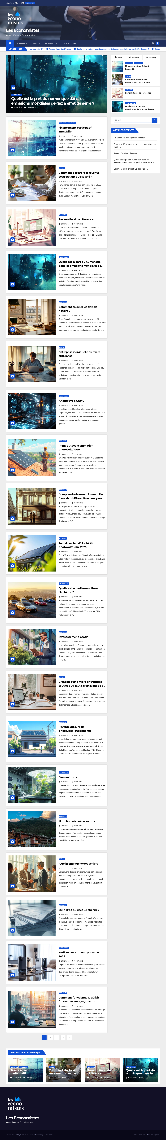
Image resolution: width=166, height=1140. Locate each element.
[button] (153, 43)
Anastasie (64, 107)
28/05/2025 (65, 405)
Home (135, 1135)
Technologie (69, 43)
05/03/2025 (65, 915)
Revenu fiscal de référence (138, 93)
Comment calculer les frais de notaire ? (131, 169)
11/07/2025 (65, 136)
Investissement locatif (73, 637)
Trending (152, 57)
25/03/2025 (65, 782)
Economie (22, 43)
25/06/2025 (65, 224)
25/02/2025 (65, 961)
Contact (142, 1135)
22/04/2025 (65, 597)
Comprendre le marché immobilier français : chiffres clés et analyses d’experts (81, 498)
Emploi (36, 43)
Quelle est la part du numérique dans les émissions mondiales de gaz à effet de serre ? (86, 101)
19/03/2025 (65, 826)
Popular (135, 57)
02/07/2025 (65, 181)
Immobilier (51, 43)
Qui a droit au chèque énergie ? (79, 910)
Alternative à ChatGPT (73, 400)
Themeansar (48, 1135)
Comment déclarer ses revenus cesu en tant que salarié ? (137, 82)
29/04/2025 (65, 552)
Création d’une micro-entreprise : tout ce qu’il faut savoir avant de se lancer (81, 685)
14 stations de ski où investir (77, 821)
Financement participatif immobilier (129, 138)
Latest (119, 57)
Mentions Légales (153, 1135)
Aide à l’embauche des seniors (78, 863)
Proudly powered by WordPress (17, 1135)
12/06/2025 (65, 315)
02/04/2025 (65, 735)
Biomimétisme (68, 777)
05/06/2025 (65, 360)
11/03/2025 (65, 868)
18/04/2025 (65, 642)
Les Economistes (22, 30)
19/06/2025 (52, 107)
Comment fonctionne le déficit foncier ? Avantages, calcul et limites (79, 1001)
